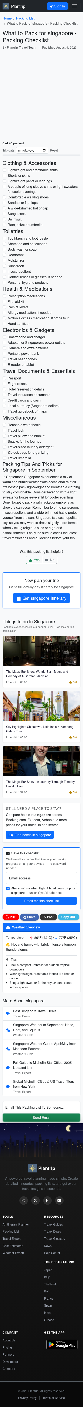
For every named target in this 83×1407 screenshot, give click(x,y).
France (48, 1298)
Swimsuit (14, 219)
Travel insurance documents (29, 394)
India (47, 1312)
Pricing (7, 1347)
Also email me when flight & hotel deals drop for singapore (43, 890)
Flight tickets (17, 383)
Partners (8, 1354)
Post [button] (50, 917)
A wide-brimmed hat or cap (28, 208)
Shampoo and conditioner (27, 243)
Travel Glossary (54, 1238)
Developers (10, 1361)
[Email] (59, 1200)
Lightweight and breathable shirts (33, 169)
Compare (9, 1368)
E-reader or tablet (21, 364)
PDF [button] (12, 917)
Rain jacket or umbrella (25, 224)
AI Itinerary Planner (16, 1224)
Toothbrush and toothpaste (28, 238)
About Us (9, 1340)
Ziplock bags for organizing (28, 452)
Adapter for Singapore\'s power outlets (36, 342)
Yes (36, 559)
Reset (54, 150)
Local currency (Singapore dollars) (34, 405)
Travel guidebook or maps (27, 411)
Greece (49, 1319)
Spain (48, 1305)
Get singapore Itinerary (44, 598)
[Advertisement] (41, 96)
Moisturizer (16, 260)
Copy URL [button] (68, 917)
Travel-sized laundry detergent (30, 446)
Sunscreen (16, 265)
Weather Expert (13, 1252)
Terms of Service (54, 1398)
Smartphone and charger (26, 336)
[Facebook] (47, 1200)
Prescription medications (26, 295)
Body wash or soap (22, 249)
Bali (46, 1291)
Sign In (59, 6)
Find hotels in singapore (33, 834)
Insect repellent (19, 271)
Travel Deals (52, 1231)
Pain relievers (18, 307)
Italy (47, 1277)
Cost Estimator (13, 1245)
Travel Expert (12, 1238)
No (51, 559)
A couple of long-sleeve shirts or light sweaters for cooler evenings (43, 189)
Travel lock (16, 430)
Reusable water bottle (24, 424)
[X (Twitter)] (35, 1200)
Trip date (8, 150)
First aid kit (16, 301)
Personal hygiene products (28, 282)
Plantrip (18, 6)
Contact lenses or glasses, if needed (35, 276)
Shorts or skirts (19, 175)
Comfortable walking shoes (28, 197)
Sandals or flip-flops (23, 202)
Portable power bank (23, 353)
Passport (14, 378)
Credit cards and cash (24, 400)
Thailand (50, 1284)
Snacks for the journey (24, 441)
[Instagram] (23, 1200)
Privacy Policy (27, 1398)
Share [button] (31, 917)
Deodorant (16, 254)
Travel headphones (22, 359)
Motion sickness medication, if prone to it (38, 318)
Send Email (41, 1117)
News (48, 1245)
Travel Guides (53, 1224)
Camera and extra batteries (28, 347)
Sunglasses (17, 213)
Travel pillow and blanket (26, 435)
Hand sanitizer (19, 323)
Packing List (25, 18)
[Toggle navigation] (74, 6)
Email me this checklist (41, 900)
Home (7, 18)
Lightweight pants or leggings (30, 180)
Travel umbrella (19, 457)
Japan (48, 1270)
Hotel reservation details (26, 389)
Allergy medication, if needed (30, 312)
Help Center (52, 1252)
